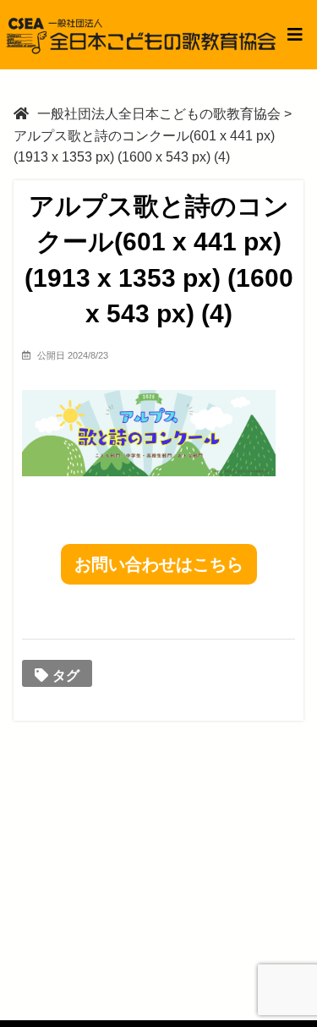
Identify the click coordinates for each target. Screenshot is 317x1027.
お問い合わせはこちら (158, 564)
